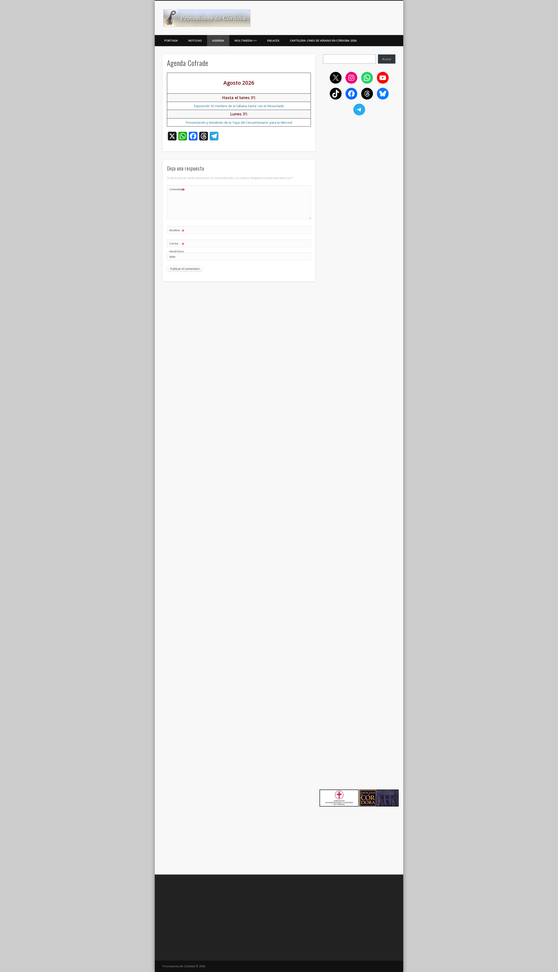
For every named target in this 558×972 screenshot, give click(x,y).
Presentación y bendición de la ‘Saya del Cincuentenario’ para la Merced (239, 122)
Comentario (177, 190)
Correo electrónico (176, 247)
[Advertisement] (359, 150)
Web (172, 257)
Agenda (218, 40)
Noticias (195, 40)
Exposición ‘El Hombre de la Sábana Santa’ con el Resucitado (239, 106)
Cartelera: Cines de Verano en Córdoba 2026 (323, 40)
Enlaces (273, 40)
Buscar (386, 59)
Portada (171, 40)
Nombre (176, 231)
